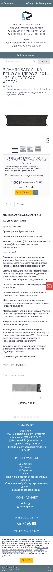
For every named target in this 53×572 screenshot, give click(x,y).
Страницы (8, 3)
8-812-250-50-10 (18, 31)
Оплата (27, 467)
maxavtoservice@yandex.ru (31, 447)
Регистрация (44, 3)
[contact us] (49, 286)
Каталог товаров (27, 55)
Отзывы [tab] (21, 204)
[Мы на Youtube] (29, 523)
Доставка (27, 463)
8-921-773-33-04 (41, 42)
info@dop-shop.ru (32, 440)
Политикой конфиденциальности (23, 550)
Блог (25, 473)
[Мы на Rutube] (34, 523)
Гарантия (27, 470)
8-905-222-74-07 (18, 34)
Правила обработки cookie (25, 490)
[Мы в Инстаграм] (24, 523)
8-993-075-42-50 (33, 46)
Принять (26, 560)
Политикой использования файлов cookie (25, 548)
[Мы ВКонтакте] (19, 523)
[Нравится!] (35, 192)
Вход (30, 3)
